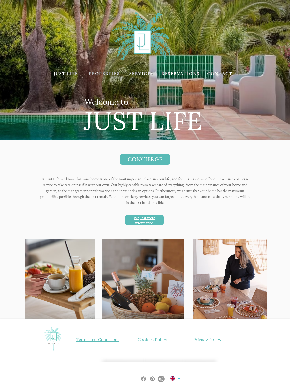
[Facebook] (143, 379)
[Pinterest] (152, 379)
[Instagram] (161, 379)
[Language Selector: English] (174, 378)
